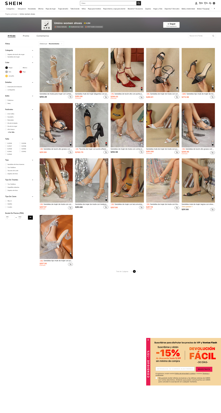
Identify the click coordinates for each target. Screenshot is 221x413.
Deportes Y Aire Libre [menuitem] (172, 9)
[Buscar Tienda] (213, 36)
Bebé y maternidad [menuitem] (188, 9)
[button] (210, 3)
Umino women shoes (68, 23)
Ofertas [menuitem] (40, 9)
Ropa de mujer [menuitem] (51, 9)
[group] (19, 54)
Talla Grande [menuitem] (74, 9)
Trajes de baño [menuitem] (63, 9)
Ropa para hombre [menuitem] (94, 9)
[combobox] (51, 44)
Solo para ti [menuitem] (22, 9)
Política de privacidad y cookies (185, 373)
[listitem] (61, 27)
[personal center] (196, 3)
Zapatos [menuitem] (148, 9)
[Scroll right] (214, 8)
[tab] (12, 35)
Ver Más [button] (11, 132)
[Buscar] (138, 3)
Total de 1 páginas (122, 271)
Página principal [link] (11, 14)
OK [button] (30, 217)
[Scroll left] (211, 8)
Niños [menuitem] (84, 9)
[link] (201, 3)
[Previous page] (131, 271)
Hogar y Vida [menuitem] (157, 9)
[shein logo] (13, 3)
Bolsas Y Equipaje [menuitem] (203, 9)
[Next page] (137, 271)
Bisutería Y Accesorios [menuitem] (135, 9)
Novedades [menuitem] (32, 9)
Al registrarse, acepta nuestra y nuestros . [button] (182, 374)
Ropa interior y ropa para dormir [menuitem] (114, 9)
